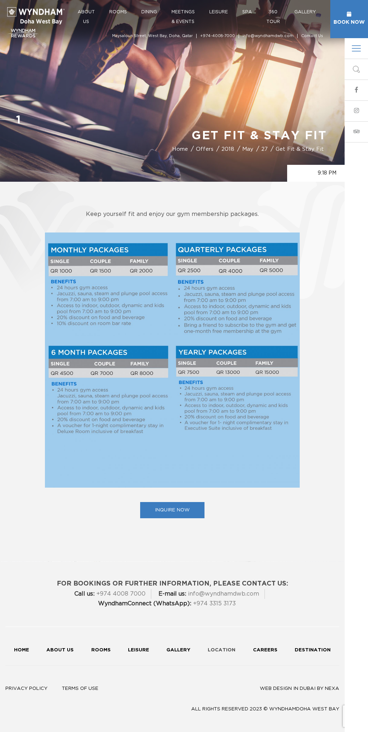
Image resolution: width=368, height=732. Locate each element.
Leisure (218, 12)
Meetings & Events (183, 17)
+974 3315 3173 (167, 603)
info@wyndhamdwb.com (268, 36)
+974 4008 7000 (110, 594)
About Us (86, 17)
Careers (265, 649)
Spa (247, 12)
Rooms (118, 12)
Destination (313, 649)
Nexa (332, 688)
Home (21, 649)
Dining (149, 12)
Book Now (349, 21)
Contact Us (312, 36)
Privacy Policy (26, 688)
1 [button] (18, 119)
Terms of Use (80, 688)
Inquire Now (172, 509)
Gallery (305, 12)
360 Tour (273, 17)
